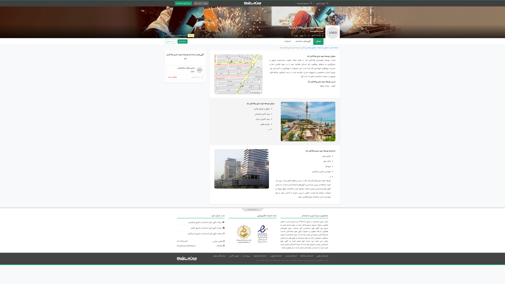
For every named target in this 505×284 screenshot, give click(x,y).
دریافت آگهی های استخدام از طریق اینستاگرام (205, 233)
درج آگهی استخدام (183, 3)
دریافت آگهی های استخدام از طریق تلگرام (207, 228)
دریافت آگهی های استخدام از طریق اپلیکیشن (205, 222)
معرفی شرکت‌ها (323, 48)
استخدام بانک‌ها (307, 256)
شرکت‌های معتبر (219, 256)
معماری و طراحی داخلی (173, 35)
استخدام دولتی (322, 256)
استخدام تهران (276, 256)
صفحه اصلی (334, 48)
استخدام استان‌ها (260, 256)
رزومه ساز (246, 256)
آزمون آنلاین (234, 256)
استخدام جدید (291, 256)
